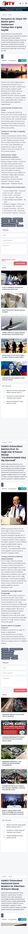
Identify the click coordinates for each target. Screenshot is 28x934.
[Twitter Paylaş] (22, 60)
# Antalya (13, 221)
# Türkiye (20, 225)
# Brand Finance (18, 218)
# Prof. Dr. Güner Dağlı (8, 651)
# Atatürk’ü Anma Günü (16, 649)
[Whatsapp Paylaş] (25, 60)
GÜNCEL (10, 442)
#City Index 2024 (7, 218)
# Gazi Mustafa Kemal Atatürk (10, 656)
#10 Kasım (5, 649)
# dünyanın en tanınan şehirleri (10, 223)
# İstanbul (5, 221)
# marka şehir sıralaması (9, 225)
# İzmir (20, 221)
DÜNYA (10, 14)
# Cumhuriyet (6, 658)
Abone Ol (4, 60)
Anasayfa (4, 14)
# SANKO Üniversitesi (7, 653)
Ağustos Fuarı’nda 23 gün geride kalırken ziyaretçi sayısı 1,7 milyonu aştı (14, 9)
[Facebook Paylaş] (19, 60)
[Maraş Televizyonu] (8, 3)
